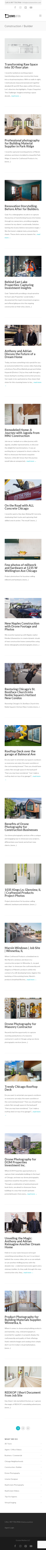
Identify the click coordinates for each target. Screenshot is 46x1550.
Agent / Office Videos (13, 1450)
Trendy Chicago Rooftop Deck (21, 1088)
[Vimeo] (25, 7)
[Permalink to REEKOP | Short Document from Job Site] (23, 1376)
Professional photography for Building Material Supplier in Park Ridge (22, 143)
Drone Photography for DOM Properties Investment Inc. (20, 1162)
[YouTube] (30, 7)
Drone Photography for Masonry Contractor (20, 1025)
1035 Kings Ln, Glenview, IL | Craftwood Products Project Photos (23, 892)
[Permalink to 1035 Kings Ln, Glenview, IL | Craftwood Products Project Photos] (23, 874)
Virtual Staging (10, 1502)
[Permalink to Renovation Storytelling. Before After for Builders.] (23, 190)
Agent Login (9, 1528)
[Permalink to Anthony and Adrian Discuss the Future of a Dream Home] (23, 335)
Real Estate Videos (12, 1491)
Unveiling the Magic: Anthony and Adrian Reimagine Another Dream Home (22, 1242)
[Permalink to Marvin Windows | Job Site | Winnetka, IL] (23, 933)
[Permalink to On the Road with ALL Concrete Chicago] (23, 489)
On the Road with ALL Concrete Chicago (19, 507)
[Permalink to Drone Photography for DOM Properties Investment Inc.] (23, 1143)
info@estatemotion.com (31, 2)
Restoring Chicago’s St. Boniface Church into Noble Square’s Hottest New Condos (20, 693)
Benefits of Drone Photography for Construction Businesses (21, 827)
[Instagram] (20, 7)
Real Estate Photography (14, 1485)
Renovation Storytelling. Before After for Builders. (22, 207)
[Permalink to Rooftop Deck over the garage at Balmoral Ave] (23, 735)
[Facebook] (15, 7)
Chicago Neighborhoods (14, 1461)
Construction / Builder (13, 1467)
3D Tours (8, 1444)
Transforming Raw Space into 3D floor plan (21, 65)
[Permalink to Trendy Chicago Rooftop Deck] (23, 1071)
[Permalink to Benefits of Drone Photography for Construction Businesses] (23, 808)
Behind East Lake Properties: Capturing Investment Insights (19, 285)
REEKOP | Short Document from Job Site (23, 1394)
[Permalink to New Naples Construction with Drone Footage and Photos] (23, 608)
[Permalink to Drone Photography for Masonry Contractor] (23, 1008)
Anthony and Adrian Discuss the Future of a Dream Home (20, 354)
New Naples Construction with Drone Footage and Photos (22, 626)
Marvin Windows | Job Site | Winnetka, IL (22, 949)
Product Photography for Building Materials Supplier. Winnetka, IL (23, 1320)
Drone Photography (12, 1473)
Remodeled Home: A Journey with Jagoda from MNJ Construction (22, 433)
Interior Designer (11, 1479)
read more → (16, 96)
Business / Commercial (13, 1455)
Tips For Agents (11, 1497)
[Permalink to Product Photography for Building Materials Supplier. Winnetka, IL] (23, 1301)
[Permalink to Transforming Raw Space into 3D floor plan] (23, 48)
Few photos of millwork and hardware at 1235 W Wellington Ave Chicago (21, 568)
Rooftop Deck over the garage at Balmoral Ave (20, 752)
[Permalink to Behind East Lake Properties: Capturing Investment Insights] (23, 266)
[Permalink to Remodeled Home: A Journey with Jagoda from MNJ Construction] (23, 414)
